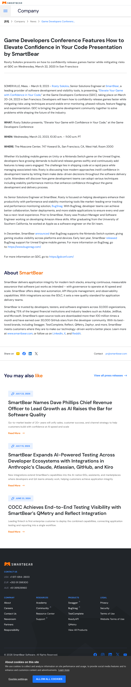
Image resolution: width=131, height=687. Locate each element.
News (33, 21)
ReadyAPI (73, 619)
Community (42, 608)
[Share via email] (18, 354)
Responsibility (11, 629)
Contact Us (10, 613)
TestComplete (76, 613)
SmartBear (112, 86)
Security (104, 608)
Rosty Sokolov (60, 86)
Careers (8, 608)
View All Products (77, 629)
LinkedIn (58, 333)
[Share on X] (36, 354)
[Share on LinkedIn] (30, 354)
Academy (41, 602)
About (7, 602)
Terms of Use (107, 613)
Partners (8, 624)
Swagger (73, 602)
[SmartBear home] (6, 21)
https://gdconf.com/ (61, 256)
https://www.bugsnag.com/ (24, 247)
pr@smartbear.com (116, 353)
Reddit (76, 333)
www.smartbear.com (20, 333)
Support (40, 619)
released (111, 238)
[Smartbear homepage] (12, 2)
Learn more (63, 670)
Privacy (104, 602)
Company (19, 21)
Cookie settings (18, 679)
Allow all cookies (49, 679)
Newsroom (10, 619)
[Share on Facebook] (24, 354)
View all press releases (108, 375)
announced (42, 233)
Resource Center (45, 613)
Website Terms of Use (112, 619)
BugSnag (57, 206)
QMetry (72, 624)
